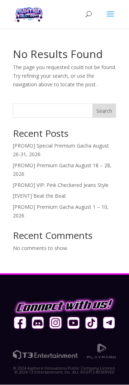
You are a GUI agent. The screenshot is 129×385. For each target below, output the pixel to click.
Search (104, 110)
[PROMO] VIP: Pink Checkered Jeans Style (61, 185)
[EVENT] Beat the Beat (39, 195)
